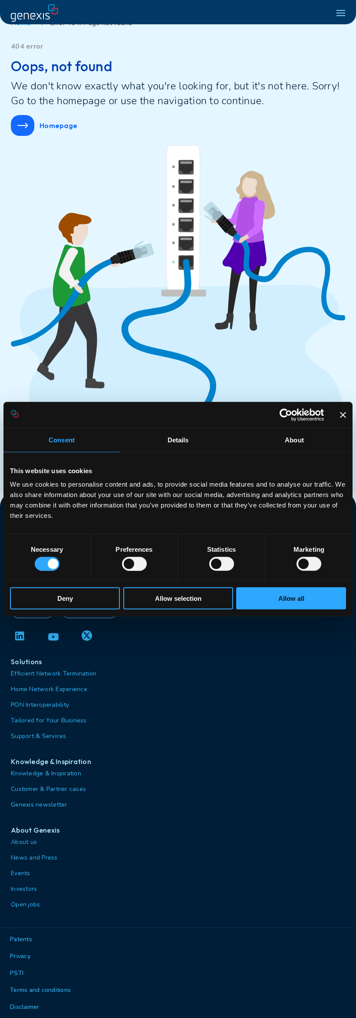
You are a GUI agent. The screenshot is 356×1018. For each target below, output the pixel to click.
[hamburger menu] (340, 13)
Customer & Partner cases (48, 789)
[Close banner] (343, 415)
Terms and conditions (40, 990)
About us (24, 842)
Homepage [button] (58, 125)
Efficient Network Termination (53, 673)
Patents (21, 939)
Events (20, 873)
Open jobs (25, 904)
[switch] (134, 563)
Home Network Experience (49, 689)
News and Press (34, 857)
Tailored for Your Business (49, 720)
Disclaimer (25, 1007)
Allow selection (178, 598)
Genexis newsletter (39, 805)
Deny (65, 598)
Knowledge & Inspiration (46, 773)
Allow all (291, 598)
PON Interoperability (40, 705)
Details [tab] (178, 439)
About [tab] (294, 439)
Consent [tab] (62, 439)
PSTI (16, 973)
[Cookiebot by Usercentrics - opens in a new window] (286, 414)
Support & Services (38, 736)
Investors (24, 889)
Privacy (20, 956)
